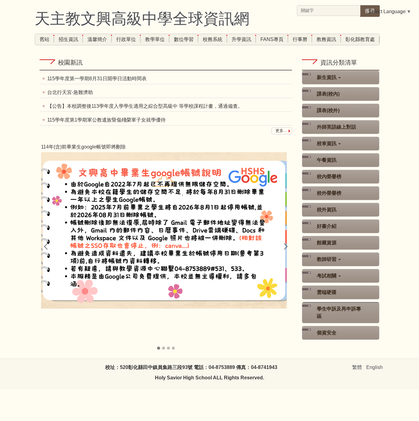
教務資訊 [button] (326, 39)
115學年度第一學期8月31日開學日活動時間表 (97, 78)
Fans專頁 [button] (271, 39)
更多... (281, 130)
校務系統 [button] (212, 39)
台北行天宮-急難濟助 (70, 92)
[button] (47, 246)
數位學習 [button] (184, 39)
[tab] (158, 348)
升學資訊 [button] (241, 39)
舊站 (44, 39)
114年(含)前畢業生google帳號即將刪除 (83, 146)
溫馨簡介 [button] (97, 39)
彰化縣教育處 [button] (360, 39)
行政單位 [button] (126, 39)
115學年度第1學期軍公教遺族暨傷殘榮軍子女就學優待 (106, 119)
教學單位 (155, 39)
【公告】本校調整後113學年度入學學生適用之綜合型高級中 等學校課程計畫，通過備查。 (145, 106)
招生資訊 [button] (68, 39)
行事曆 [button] (300, 39)
